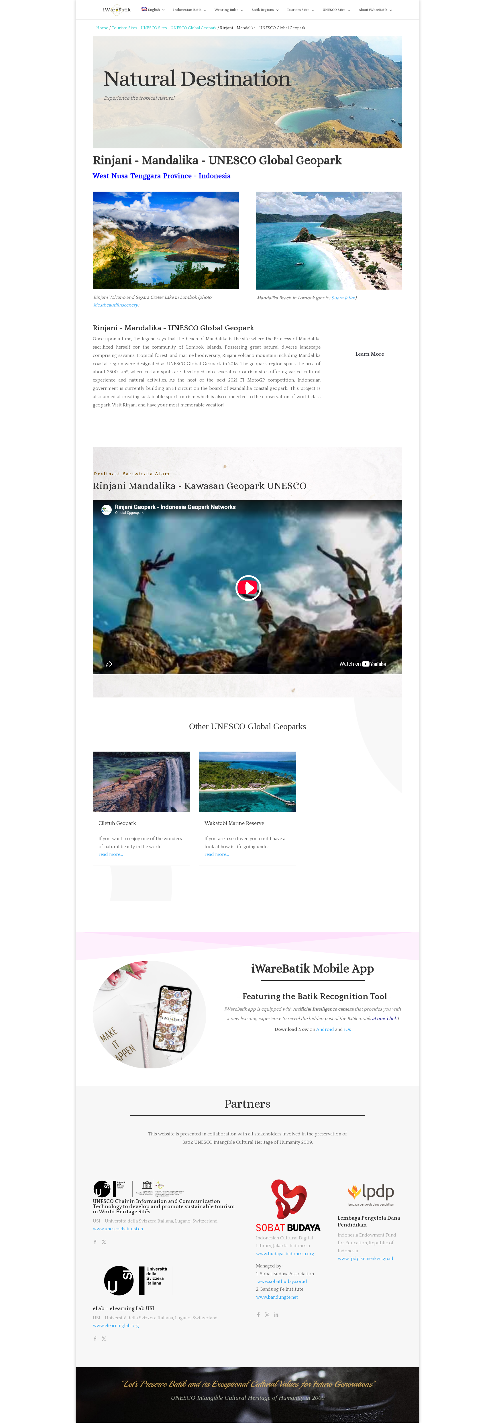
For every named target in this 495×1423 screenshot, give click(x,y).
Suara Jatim (343, 297)
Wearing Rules (226, 10)
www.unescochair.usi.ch (118, 1228)
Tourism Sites (298, 10)
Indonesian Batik (187, 10)
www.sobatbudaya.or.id (282, 1281)
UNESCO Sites (334, 10)
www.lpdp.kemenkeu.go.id (365, 1258)
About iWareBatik (373, 10)
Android (325, 1029)
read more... (111, 854)
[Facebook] (95, 1242)
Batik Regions (263, 10)
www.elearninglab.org (116, 1325)
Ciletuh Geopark (117, 823)
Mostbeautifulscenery (115, 305)
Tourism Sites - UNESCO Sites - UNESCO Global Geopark (164, 28)
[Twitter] (104, 1242)
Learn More (369, 354)
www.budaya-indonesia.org (285, 1253)
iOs (347, 1029)
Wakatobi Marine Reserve (234, 823)
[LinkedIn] (276, 1315)
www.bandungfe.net (277, 1297)
